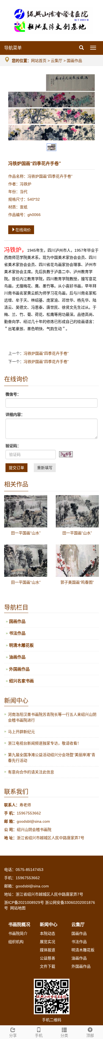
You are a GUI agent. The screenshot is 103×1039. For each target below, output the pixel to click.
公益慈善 (47, 958)
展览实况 (47, 941)
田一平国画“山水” (26, 533)
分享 (13, 1035)
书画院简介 (17, 933)
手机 (39, 1035)
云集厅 (57, 60)
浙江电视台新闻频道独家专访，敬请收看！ (44, 743)
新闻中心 (48, 924)
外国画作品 (19, 669)
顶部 (90, 1035)
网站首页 (38, 60)
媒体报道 (47, 950)
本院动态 (47, 933)
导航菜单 (13, 48)
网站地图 (18, 908)
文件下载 (47, 966)
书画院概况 (19, 924)
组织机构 (16, 941)
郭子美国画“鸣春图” (77, 582)
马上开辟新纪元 (21, 731)
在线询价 (23, 230)
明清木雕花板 (21, 645)
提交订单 (16, 467)
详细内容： (15, 414)
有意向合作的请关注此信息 (31, 772)
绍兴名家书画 (21, 681)
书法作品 (17, 633)
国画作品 (74, 60)
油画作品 (17, 657)
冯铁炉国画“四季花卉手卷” (46, 353)
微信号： (13, 394)
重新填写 (44, 467)
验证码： (13, 446)
